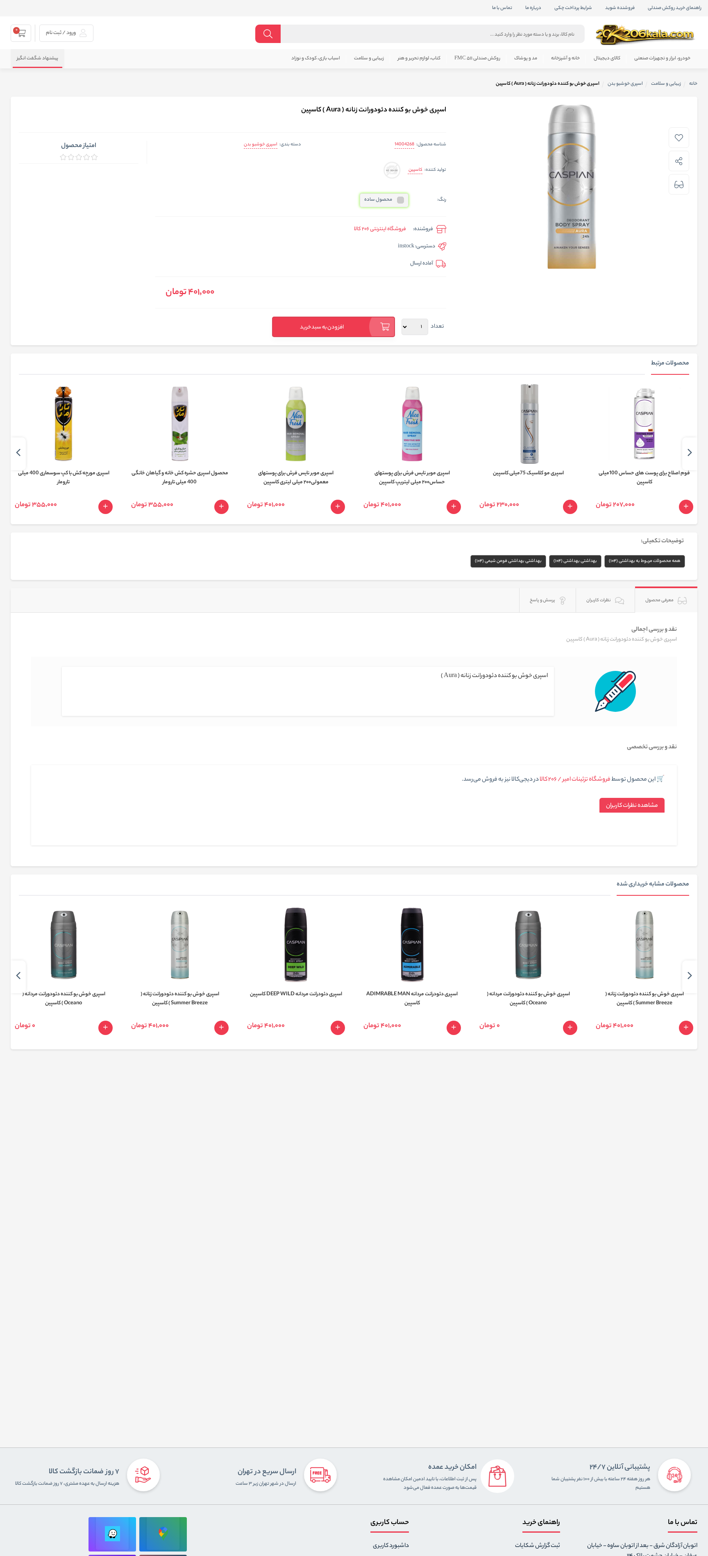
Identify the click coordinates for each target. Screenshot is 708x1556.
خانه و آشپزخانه (565, 58)
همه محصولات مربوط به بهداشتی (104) (645, 561)
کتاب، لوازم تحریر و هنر (419, 58)
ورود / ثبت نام (61, 33)
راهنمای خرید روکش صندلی (674, 8)
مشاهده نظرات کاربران (632, 806)
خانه (693, 84)
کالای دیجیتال (607, 58)
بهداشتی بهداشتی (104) (575, 561)
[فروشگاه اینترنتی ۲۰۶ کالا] (646, 35)
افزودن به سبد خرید (322, 327)
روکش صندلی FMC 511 (477, 58)
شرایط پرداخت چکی (573, 8)
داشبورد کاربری (391, 1546)
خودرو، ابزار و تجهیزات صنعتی (662, 58)
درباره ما (533, 8)
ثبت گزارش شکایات (537, 1546)
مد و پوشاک (525, 58)
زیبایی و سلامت (369, 58)
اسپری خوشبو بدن (260, 144)
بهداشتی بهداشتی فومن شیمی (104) (508, 561)
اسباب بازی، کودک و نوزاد (315, 58)
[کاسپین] (392, 170)
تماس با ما (502, 8)
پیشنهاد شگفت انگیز (37, 58)
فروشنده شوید (620, 8)
